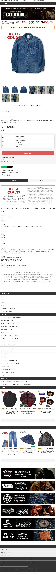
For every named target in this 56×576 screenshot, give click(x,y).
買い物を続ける (6, 175)
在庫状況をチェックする (7, 157)
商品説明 (14, 180)
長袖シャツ (10, 111)
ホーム (2, 111)
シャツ (6, 111)
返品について (4, 159)
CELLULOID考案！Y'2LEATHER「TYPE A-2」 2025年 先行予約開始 (16, 384)
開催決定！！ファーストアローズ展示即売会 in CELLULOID (14, 381)
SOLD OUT (28, 153)
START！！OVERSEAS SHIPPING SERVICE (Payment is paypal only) (28, 27)
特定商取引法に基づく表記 (8, 161)
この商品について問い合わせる (10, 172)
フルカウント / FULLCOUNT (9, 112)
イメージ (42, 180)
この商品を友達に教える (8, 170)
